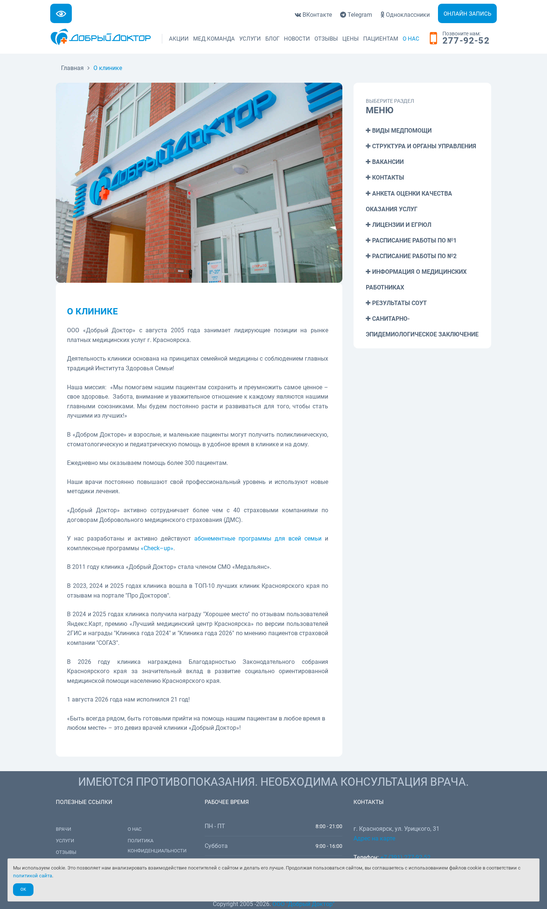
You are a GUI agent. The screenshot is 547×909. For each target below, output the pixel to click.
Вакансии (387, 161)
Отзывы (326, 38)
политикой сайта (32, 875)
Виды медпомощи (401, 130)
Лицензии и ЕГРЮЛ (401, 224)
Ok (23, 889)
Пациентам (380, 38)
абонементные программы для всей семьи (258, 538)
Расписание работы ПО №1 (414, 240)
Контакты (387, 177)
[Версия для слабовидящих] (61, 13)
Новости (297, 38)
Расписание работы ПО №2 (414, 256)
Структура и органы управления (423, 146)
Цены (350, 38)
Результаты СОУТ (399, 303)
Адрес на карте (374, 838)
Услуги (250, 38)
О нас (411, 38)
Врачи (63, 829)
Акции (179, 38)
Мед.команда (214, 38)
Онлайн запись (467, 13)
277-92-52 (466, 41)
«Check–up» (157, 548)
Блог (272, 38)
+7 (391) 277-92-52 (405, 857)
